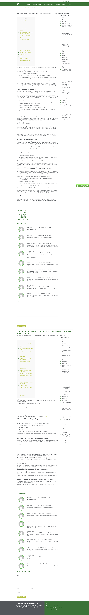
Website (18, 592)
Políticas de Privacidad (20, 611)
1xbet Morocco (64, 361)
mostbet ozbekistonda (66, 73)
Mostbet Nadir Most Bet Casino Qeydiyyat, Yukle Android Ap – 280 (66, 70)
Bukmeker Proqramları (24, 385)
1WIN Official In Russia (66, 23)
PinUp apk (64, 100)
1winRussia (64, 31)
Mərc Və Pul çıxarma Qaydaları (25, 35)
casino (63, 53)
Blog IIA (63, 4)
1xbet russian (64, 41)
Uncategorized (64, 109)
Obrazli (21, 47)
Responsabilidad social (48, 4)
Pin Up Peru (64, 90)
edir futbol (45, 416)
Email (32, 588)
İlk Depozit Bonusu (23, 22)
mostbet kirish (64, 61)
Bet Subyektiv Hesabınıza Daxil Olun (26, 24)
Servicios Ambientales (37, 4)
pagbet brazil (64, 78)
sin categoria (64, 107)
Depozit (21, 30)
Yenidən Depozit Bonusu (24, 20)
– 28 (62, 19)
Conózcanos (28, 4)
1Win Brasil (64, 21)
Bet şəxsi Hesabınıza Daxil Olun (25, 63)
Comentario (19, 304)
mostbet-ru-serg (65, 76)
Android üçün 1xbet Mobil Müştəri (26, 364)
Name (18, 588)
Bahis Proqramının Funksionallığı (26, 373)
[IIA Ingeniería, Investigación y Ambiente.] (18, 4)
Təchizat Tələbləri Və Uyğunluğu (25, 343)
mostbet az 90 (64, 57)
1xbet (37, 87)
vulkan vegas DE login (66, 117)
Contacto (69, 4)
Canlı (21, 37)
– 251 (63, 17)
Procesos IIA (64, 102)
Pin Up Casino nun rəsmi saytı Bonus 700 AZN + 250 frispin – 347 (67, 81)
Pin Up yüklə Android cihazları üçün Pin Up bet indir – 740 (66, 94)
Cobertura (58, 4)
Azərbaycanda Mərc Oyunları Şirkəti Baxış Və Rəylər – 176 (66, 50)
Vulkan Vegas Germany (66, 119)
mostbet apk (64, 55)
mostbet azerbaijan (65, 59)
